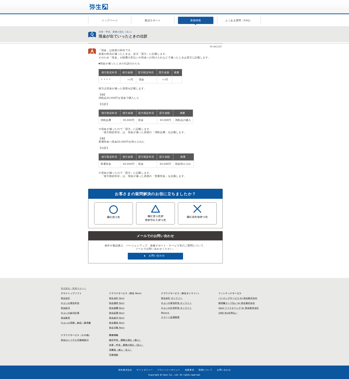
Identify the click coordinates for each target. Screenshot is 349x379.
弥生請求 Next (116, 303)
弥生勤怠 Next (116, 323)
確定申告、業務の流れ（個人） (125, 340)
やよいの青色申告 (70, 303)
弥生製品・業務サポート (73, 288)
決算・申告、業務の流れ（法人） (126, 345)
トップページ (110, 20)
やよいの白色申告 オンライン (176, 308)
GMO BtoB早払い (227, 313)
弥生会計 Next (116, 298)
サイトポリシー (145, 370)
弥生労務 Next (116, 327)
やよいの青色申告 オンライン (176, 303)
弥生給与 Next (116, 318)
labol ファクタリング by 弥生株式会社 (238, 308)
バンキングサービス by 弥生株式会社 (237, 298)
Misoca (165, 313)
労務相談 (113, 355)
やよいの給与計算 (70, 313)
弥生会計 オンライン (171, 298)
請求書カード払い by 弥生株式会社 (236, 303)
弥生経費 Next (116, 308)
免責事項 (189, 370)
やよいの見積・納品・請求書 (76, 323)
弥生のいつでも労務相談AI (75, 340)
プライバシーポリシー (168, 370)
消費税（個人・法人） (120, 350)
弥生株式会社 (125, 370)
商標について (205, 370)
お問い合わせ (157, 255)
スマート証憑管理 (170, 317)
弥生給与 (65, 308)
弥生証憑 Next (116, 313)
